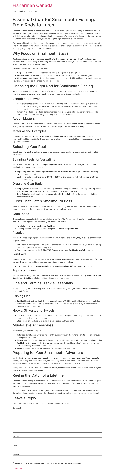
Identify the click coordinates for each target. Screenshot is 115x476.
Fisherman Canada (33, 5)
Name (16, 436)
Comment (17, 408)
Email (16, 445)
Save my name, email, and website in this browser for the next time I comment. (48, 463)
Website (16, 454)
